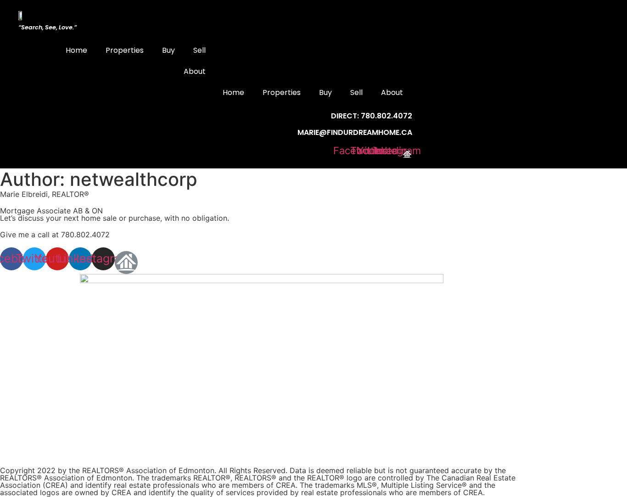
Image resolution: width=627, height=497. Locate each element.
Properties (125, 50)
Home (76, 50)
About (195, 71)
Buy (168, 50)
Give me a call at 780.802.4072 (55, 234)
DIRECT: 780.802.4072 (371, 116)
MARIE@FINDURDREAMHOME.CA (354, 132)
